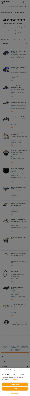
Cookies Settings (15, 393)
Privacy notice (14, 379)
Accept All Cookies (15, 384)
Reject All (15, 388)
